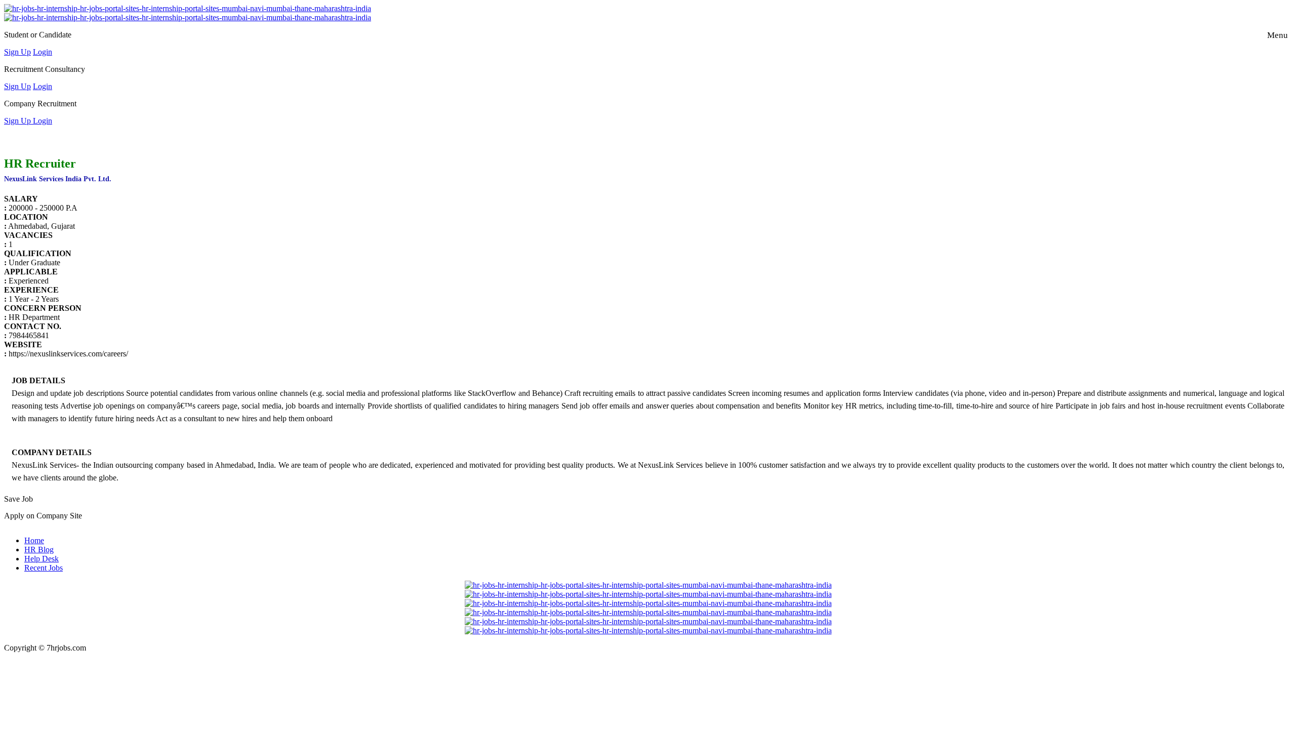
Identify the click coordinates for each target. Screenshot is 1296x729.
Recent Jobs (43, 567)
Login (42, 52)
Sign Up (17, 52)
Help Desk (41, 558)
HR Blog (39, 549)
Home (34, 540)
